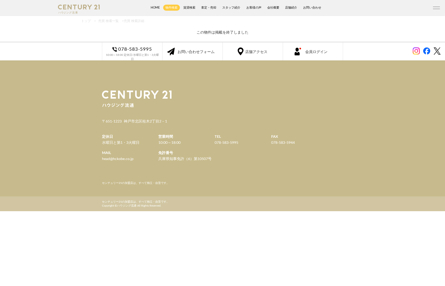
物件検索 (171, 7)
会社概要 (273, 7)
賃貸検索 (189, 7)
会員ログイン (316, 52)
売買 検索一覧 (108, 21)
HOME (155, 7)
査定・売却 (208, 7)
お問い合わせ (312, 7)
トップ (86, 21)
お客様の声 (253, 7)
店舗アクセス (256, 52)
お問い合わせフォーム (196, 52)
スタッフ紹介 (231, 7)
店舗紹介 (291, 7)
